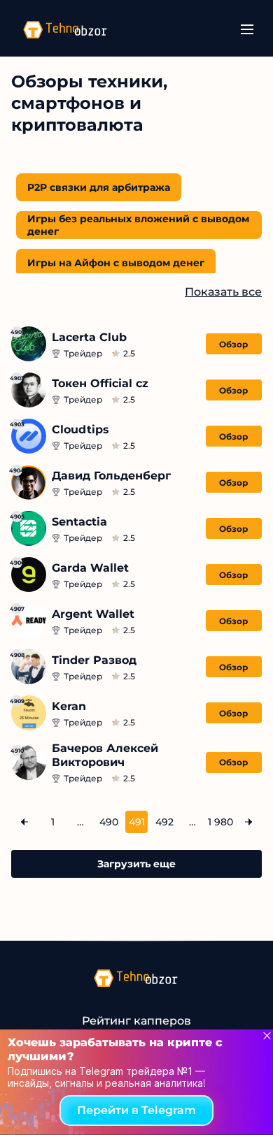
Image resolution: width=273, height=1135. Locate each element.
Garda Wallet (90, 567)
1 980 (220, 822)
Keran (69, 706)
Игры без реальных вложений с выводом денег (138, 225)
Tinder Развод (94, 660)
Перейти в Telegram (136, 1110)
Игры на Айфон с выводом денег (115, 262)
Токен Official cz (100, 383)
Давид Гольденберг (111, 475)
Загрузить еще (136, 864)
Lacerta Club (89, 337)
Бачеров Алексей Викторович (105, 755)
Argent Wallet (93, 614)
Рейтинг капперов (136, 1020)
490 (108, 822)
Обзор (233, 344)
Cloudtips (80, 429)
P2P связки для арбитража (98, 187)
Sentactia (79, 521)
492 (164, 822)
